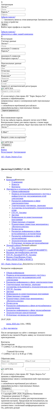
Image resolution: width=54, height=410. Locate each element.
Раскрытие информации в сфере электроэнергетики (26, 202)
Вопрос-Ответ (12, 257)
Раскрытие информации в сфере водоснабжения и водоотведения (26, 232)
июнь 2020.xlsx (13, 324)
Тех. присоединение (21, 248)
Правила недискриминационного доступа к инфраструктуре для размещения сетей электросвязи (31, 196)
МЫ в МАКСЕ (13, 259)
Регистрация (6, 152)
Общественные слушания (23, 222)
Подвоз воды (17, 229)
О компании (17, 182)
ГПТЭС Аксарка (19, 212)
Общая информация (20, 191)
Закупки (15, 215)
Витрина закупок (14, 252)
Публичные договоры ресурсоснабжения (30, 243)
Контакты (16, 187)
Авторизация (20, 152)
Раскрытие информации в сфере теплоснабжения (26, 237)
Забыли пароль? (8, 17)
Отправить (6, 388)
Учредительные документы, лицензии (29, 205)
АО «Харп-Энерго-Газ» (12, 264)
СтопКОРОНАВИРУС (16, 250)
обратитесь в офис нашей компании (17, 34)
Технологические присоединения (27, 241)
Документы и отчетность (17, 189)
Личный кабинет (13, 245)
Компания (10, 180)
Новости (15, 184)
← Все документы (9, 328)
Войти (4, 150)
